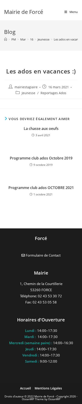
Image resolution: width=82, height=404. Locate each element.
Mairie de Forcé (23, 11)
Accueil (26, 388)
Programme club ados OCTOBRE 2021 (41, 187)
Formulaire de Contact (43, 255)
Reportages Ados (53, 93)
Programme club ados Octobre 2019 (41, 158)
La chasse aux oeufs (41, 128)
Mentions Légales (48, 388)
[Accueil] (5, 39)
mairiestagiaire (26, 87)
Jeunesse (28, 93)
